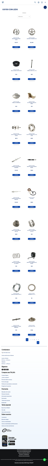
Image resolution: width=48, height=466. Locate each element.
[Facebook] (2, 369)
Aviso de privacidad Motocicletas (24, 449)
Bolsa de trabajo (5, 419)
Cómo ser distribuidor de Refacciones (10, 423)
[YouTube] (8, 369)
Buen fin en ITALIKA (6, 407)
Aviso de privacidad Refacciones (24, 451)
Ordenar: (24, 12)
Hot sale (3, 410)
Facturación (4, 398)
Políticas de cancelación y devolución (9, 384)
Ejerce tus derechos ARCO (24, 452)
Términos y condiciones (24, 454)
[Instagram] (6, 369)
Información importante (7, 396)
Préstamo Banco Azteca (7, 379)
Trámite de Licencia (6, 400)
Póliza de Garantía (5, 394)
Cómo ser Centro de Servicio (8, 425)
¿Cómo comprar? (5, 377)
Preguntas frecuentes (6, 386)
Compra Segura (5, 375)
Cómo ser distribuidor (6, 421)
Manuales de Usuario (6, 391)
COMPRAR (16, 206)
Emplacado (4, 402)
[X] (4, 369)
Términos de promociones (24, 456)
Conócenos (4, 417)
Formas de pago (5, 381)
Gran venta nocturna (6, 412)
